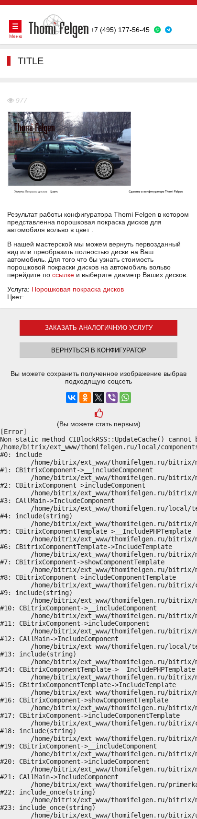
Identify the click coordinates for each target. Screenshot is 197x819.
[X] (98, 397)
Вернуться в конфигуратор (98, 350)
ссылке (63, 275)
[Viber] (112, 397)
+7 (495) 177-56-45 (120, 30)
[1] (98, 414)
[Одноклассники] (85, 397)
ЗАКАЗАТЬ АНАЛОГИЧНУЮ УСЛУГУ (99, 327)
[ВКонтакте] (71, 397)
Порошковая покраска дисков (78, 289)
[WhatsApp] (125, 397)
